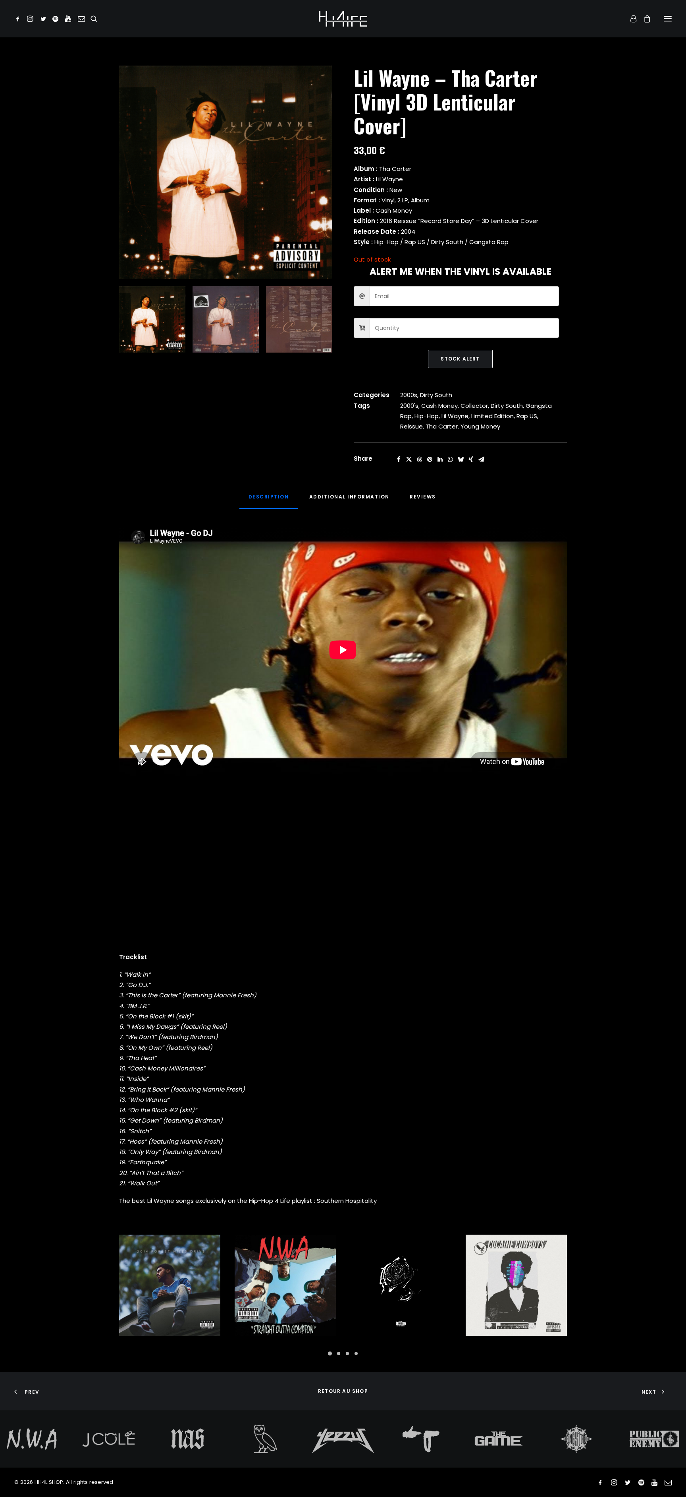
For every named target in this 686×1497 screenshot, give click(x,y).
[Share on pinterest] (429, 459)
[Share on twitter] (409, 459)
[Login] (629, 18)
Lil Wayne (454, 416)
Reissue (411, 426)
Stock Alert (460, 358)
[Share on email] (481, 459)
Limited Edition (492, 416)
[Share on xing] (471, 459)
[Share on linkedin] (440, 459)
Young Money (480, 426)
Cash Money (439, 405)
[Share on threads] (419, 459)
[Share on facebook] (398, 459)
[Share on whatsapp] (450, 459)
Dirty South (436, 395)
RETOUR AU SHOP (343, 1391)
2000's (409, 405)
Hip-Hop (426, 416)
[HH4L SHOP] (343, 19)
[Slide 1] (152, 319)
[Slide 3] (299, 319)
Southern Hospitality (347, 1200)
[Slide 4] (356, 1353)
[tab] (349, 500)
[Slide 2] (226, 319)
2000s (408, 395)
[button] (19, 18)
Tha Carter (442, 426)
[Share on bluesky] (460, 459)
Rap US (526, 416)
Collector (474, 405)
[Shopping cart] (643, 18)
